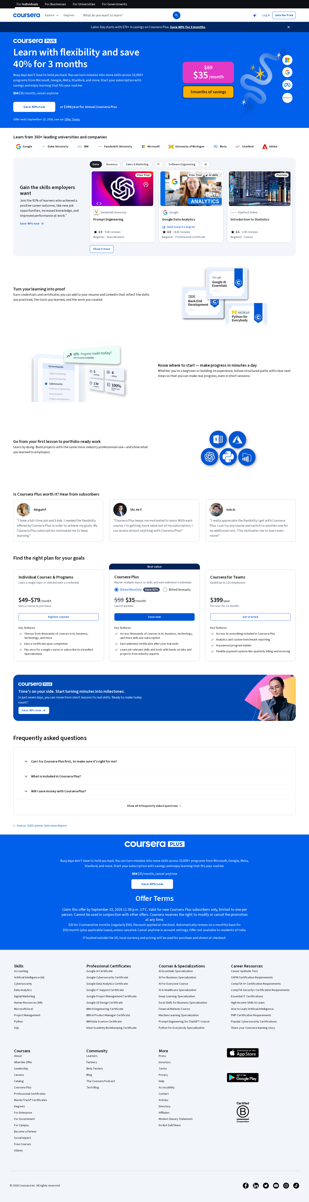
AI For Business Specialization (177, 977)
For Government (24, 1119)
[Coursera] (26, 15)
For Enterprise (23, 1113)
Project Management (27, 1015)
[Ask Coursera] (255, 15)
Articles (163, 1100)
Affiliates (164, 1113)
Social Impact (22, 1138)
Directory (164, 1106)
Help (161, 1081)
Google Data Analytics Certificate (107, 984)
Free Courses (22, 1144)
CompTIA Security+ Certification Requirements (260, 990)
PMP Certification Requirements (251, 1015)
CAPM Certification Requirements (252, 977)
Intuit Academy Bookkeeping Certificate (111, 1028)
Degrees (19, 1106)
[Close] (288, 27)
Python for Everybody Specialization (182, 1028)
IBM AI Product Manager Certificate (108, 1015)
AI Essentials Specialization (176, 971)
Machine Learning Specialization (179, 1015)
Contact (164, 1094)
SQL (16, 1028)
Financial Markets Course (174, 1009)
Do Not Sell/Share (170, 1125)
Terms (163, 1069)
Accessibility (167, 1087)
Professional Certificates (30, 1094)
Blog (89, 1075)
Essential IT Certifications (247, 996)
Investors (165, 1062)
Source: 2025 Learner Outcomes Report (42, 826)
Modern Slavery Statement (176, 1119)
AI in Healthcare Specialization (177, 990)
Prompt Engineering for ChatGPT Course (184, 1022)
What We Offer (23, 1062)
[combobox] (122, 15)
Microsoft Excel (23, 1009)
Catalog (19, 1081)
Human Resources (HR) (28, 1003)
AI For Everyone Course (173, 984)
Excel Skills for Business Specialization (183, 1003)
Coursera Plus (23, 1087)
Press (162, 1056)
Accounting (21, 971)
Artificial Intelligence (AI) (29, 977)
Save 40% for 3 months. (188, 27)
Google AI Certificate (99, 971)
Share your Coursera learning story (253, 1028)
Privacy (163, 1075)
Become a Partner (25, 1132)
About (18, 1056)
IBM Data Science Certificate (104, 1022)
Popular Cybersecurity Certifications (254, 1022)
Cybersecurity (23, 984)
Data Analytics (23, 990)
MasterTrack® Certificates (30, 1100)
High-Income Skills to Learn (248, 1003)
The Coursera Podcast (100, 1081)
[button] (69, 15)
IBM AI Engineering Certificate (104, 1009)
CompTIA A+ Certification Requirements (256, 984)
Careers (19, 1075)
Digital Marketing (24, 996)
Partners (91, 1062)
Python (18, 1022)
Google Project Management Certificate (111, 996)
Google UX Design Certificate (104, 1003)
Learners (92, 1056)
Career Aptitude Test (244, 971)
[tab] (96, 164)
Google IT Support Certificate (105, 990)
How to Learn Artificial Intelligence (252, 1009)
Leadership (21, 1069)
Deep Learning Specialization (177, 996)
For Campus (21, 1125)
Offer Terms (72, 119)
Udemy (18, 1150)
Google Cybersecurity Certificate (107, 977)
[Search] (176, 15)
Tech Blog (92, 1087)
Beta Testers (94, 1069)
